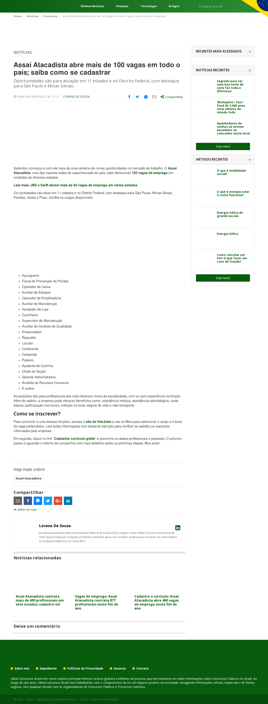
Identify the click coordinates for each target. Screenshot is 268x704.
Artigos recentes (212, 159)
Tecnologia (149, 6)
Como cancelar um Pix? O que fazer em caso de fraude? (232, 258)
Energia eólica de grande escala (230, 214)
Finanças (122, 6)
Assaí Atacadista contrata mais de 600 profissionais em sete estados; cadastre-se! (40, 600)
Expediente (48, 668)
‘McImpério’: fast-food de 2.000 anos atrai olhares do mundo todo (231, 107)
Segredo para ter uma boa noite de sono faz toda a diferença (230, 86)
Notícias (23, 52)
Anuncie (120, 668)
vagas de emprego (153, 173)
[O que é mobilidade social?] (205, 175)
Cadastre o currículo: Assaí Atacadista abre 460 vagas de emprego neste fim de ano (156, 602)
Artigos (174, 6)
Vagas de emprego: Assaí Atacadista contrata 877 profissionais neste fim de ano (96, 602)
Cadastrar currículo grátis (74, 438)
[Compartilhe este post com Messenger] (146, 97)
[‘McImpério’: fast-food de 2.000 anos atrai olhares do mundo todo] (205, 107)
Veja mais (223, 146)
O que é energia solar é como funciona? (233, 193)
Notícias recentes (212, 70)
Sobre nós (21, 668)
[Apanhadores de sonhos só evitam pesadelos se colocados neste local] (205, 128)
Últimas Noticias (92, 6)
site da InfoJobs (98, 421)
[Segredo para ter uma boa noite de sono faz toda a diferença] (205, 86)
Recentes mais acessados (219, 51)
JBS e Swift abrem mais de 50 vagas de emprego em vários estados (83, 185)
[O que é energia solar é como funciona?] (205, 196)
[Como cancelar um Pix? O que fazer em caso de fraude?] (205, 260)
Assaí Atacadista (28, 478)
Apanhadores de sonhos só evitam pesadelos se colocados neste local (233, 128)
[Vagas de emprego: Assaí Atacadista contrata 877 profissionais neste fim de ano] (99, 590)
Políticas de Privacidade (85, 668)
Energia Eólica (227, 234)
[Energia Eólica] (205, 238)
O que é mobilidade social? (231, 172)
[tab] (223, 51)
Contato (142, 668)
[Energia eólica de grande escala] (205, 217)
